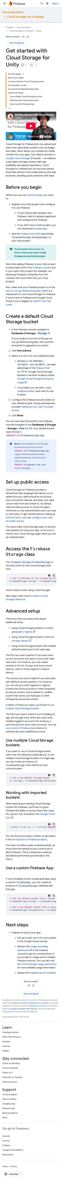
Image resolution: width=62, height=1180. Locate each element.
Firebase (9, 27)
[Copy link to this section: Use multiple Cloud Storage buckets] (23, 745)
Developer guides (10, 1032)
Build (39, 31)
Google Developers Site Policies (23, 1008)
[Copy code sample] (54, 575)
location (24, 355)
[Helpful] (23, 37)
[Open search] (42, 3)
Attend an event (9, 1081)
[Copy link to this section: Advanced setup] (43, 611)
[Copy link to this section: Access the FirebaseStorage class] (38, 554)
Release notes (8, 1108)
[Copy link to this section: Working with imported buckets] (23, 797)
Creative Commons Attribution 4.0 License (30, 1003)
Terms (5, 1166)
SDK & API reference (11, 1037)
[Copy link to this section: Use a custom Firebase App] (9, 873)
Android (6, 1136)
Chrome (6, 1140)
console (42, 267)
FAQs (27, 468)
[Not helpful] (28, 37)
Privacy (14, 1166)
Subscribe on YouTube (12, 1077)
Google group (8, 1103)
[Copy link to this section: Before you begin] (44, 187)
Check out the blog (11, 1063)
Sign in (55, 3)
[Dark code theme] (49, 575)
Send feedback (16, 43)
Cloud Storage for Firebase (25, 17)
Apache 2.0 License (38, 1006)
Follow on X (7, 1072)
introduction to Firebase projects (29, 839)
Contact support (9, 1094)
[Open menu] (4, 3)
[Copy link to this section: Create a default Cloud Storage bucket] (41, 322)
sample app (41, 228)
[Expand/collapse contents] (23, 73)
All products (7, 1154)
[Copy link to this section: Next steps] (31, 925)
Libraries (6, 1046)
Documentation (13, 12)
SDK (31, 233)
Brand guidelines (10, 1113)
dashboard (38, 964)
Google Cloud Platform (12, 1150)
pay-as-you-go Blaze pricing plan (23, 290)
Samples (6, 1041)
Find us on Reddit (10, 1068)
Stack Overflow (9, 1099)
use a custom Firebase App (20, 728)
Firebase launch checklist (42, 972)
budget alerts (32, 937)
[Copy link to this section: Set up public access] (52, 482)
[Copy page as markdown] (31, 64)
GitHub (5, 1050)
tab (23, 428)
